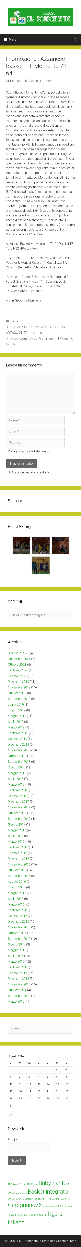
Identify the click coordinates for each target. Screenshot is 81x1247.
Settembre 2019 (19, 699)
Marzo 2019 (16, 727)
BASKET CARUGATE (17, 1193)
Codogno (29, 1199)
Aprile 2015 (15, 956)
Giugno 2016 (16, 887)
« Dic (11, 1115)
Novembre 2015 (19, 927)
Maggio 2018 (17, 773)
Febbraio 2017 (18, 847)
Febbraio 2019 (18, 733)
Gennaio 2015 (17, 973)
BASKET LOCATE (16, 1199)
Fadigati (37, 1199)
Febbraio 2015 (18, 967)
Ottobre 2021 (17, 664)
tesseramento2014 (37, 1215)
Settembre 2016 (19, 876)
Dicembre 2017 (18, 801)
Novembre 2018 (19, 750)
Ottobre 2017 (17, 813)
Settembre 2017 (19, 819)
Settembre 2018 (19, 762)
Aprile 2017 (15, 836)
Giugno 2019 (16, 710)
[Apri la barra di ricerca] (75, 39)
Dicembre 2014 (18, 979)
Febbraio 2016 (18, 910)
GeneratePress (66, 1241)
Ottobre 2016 (17, 870)
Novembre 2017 (19, 807)
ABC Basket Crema (17, 1184)
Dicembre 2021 (18, 653)
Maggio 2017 (17, 830)
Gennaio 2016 (17, 916)
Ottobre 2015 (17, 933)
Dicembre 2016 (18, 859)
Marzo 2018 (16, 784)
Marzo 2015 (16, 961)
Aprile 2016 (15, 899)
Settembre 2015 (19, 939)
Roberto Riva (21, 1215)
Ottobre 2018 (17, 756)
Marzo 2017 (16, 841)
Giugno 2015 (16, 944)
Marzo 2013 (16, 1001)
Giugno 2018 (16, 767)
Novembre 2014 (19, 984)
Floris (48, 1199)
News (14, 321)
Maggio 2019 (17, 716)
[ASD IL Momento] (40, 17)
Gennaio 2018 (17, 796)
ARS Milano (32, 1184)
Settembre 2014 (19, 996)
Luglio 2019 (16, 704)
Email (12, 1140)
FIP (43, 1199)
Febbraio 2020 (18, 670)
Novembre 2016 (19, 864)
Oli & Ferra (62, 1206)
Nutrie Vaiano (49, 1206)
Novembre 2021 (19, 659)
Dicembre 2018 (18, 744)
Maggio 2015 (17, 950)
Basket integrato (48, 1191)
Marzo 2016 (16, 904)
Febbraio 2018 (18, 790)
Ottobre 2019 (17, 693)
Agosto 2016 (17, 881)
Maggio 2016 (17, 893)
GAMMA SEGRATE (61, 1199)
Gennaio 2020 (17, 676)
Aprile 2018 (15, 779)
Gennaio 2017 (17, 853)
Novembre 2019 (19, 687)
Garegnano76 (25, 1205)
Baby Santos (54, 1183)
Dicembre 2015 (18, 921)
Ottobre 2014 (17, 990)
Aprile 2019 (15, 722)
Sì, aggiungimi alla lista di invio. (29, 451)
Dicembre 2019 (18, 682)
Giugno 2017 (16, 824)
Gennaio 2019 (17, 739)
